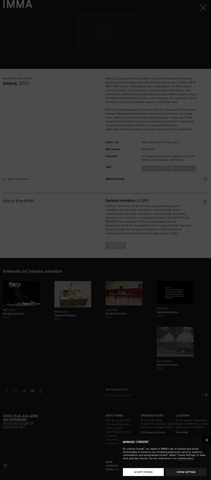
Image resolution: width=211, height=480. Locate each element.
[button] (207, 440)
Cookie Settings (186, 472)
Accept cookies (143, 472)
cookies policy (185, 458)
